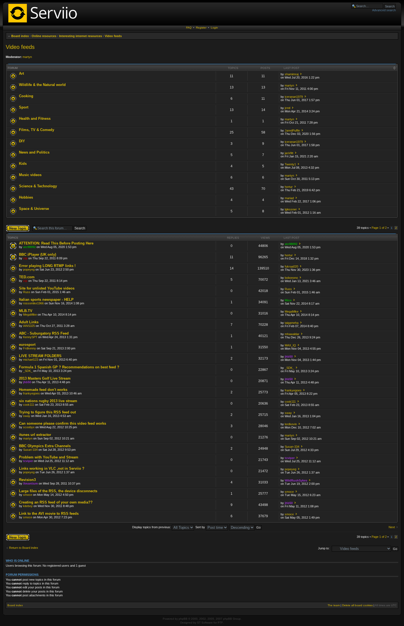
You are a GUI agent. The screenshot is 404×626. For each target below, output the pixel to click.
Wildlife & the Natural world (42, 85)
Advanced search (384, 10)
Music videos (30, 175)
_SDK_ (27, 370)
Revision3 (27, 480)
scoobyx (29, 427)
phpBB (183, 618)
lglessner (291, 209)
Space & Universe (34, 209)
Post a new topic (17, 226)
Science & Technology (38, 186)
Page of (379, 227)
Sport (23, 107)
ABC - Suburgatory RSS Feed (44, 333)
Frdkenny (29, 348)
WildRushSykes (296, 480)
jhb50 (289, 356)
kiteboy (28, 506)
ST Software (205, 622)
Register (201, 27)
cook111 (28, 404)
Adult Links (28, 322)
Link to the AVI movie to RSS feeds (49, 513)
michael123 (30, 359)
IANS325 (29, 325)
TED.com (27, 277)
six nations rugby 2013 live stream (48, 401)
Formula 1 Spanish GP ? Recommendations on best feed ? (69, 367)
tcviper (28, 461)
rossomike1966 (33, 303)
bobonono (291, 277)
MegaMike (30, 314)
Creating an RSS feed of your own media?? (56, 502)
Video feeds (113, 36)
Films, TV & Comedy (36, 130)
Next (392, 527)
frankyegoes (31, 393)
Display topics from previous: (152, 527)
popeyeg (29, 269)
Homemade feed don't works (43, 390)
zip (25, 258)
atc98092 (29, 247)
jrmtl (287, 108)
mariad (289, 198)
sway (26, 416)
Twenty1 (290, 164)
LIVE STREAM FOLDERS (40, 356)
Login (214, 27)
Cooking (26, 96)
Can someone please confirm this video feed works (62, 423)
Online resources (44, 36)
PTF (220, 622)
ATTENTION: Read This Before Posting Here (56, 243)
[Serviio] (44, 23)
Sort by (200, 527)
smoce (27, 494)
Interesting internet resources (80, 36)
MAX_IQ (290, 345)
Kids (23, 164)
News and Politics (34, 152)
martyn (27, 57)
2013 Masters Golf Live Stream (45, 378)
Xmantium (30, 483)
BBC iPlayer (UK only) (37, 254)
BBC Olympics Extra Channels (45, 446)
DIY (22, 141)
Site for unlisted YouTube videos (46, 288)
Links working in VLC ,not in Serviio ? (51, 468)
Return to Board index (23, 547)
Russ (26, 292)
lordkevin (291, 424)
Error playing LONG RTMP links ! (47, 266)
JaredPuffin (292, 130)
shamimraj (291, 74)
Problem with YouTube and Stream (48, 457)
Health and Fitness (35, 118)
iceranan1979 (294, 96)
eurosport (27, 345)
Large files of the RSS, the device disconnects (58, 491)
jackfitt (289, 153)
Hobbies (26, 197)
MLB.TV (25, 311)
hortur (289, 186)
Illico (288, 300)
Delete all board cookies (357, 605)
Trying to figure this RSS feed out (47, 412)
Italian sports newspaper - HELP (46, 299)
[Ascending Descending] (245, 527)
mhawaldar (292, 334)
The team (334, 605)
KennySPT (30, 337)
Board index (20, 36)
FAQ (189, 27)
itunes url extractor (35, 435)
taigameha (291, 322)
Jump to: (324, 548)
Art (21, 73)
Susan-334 (30, 449)
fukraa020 (291, 266)
